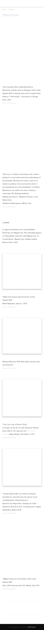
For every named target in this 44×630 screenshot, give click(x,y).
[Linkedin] (21, 610)
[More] (27, 610)
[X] (10, 610)
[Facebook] (4, 610)
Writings (11, 9)
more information (9, 103)
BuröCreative (32, 627)
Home (4, 9)
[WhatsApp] (16, 610)
